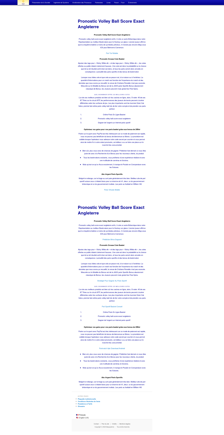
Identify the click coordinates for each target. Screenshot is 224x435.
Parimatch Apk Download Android (112, 348)
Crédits (114, 424)
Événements (132, 2)
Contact (96, 424)
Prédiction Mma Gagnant (112, 239)
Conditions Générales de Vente (89, 401)
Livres (109, 2)
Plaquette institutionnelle (87, 399)
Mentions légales (124, 424)
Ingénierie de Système (61, 2)
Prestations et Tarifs (85, 404)
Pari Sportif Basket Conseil (112, 306)
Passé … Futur (119, 2)
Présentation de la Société (41, 2)
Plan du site (105, 424)
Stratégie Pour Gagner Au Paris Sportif (112, 280)
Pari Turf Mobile (112, 53)
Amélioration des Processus (81, 2)
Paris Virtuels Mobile (112, 189)
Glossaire (81, 406)
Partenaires (99, 2)
